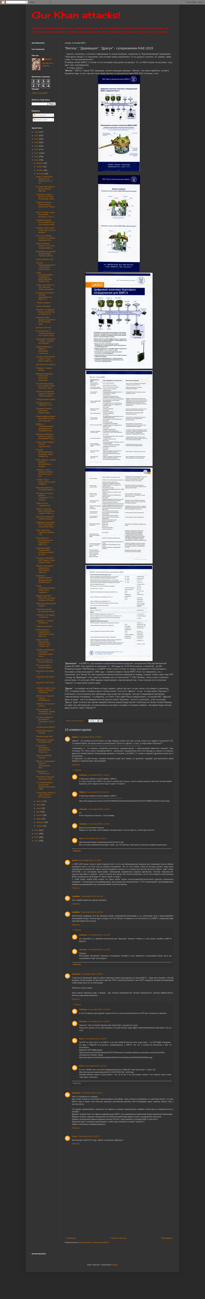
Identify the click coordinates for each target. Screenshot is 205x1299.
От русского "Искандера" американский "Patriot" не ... (43, 749)
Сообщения (40, 115)
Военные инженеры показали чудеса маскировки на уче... (45, 436)
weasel (75, 860)
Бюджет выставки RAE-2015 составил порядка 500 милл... (45, 598)
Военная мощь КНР (44, 736)
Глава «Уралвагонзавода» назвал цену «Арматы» (45, 589)
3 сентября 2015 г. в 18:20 (92, 974)
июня (38, 808)
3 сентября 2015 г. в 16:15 (95, 838)
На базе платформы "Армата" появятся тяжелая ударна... (45, 393)
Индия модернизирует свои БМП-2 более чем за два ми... (46, 418)
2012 (36, 837)
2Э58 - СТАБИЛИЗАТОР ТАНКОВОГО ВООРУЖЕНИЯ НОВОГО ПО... (44, 277)
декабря (40, 163)
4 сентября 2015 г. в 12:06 (95, 1039)
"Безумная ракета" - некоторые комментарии (44, 411)
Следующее (70, 1238)
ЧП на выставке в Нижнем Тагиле (43, 666)
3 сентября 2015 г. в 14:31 (99, 809)
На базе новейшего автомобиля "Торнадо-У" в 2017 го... (45, 720)
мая (38, 812)
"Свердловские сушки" (45, 399)
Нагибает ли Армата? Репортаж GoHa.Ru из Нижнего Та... (45, 312)
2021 (36, 139)
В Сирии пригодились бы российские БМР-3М (45, 189)
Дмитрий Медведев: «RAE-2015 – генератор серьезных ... (44, 377)
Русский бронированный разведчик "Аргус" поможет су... (44, 453)
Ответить (76, 765)
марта (39, 819)
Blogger (114, 1265)
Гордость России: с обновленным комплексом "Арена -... (45, 205)
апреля (39, 815)
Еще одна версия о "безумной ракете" (45, 489)
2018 (36, 149)
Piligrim (75, 737)
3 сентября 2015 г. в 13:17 (99, 775)
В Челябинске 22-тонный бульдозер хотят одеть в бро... (45, 333)
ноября (39, 167)
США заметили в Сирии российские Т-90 (45, 532)
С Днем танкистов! (44, 626)
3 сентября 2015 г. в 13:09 (90, 860)
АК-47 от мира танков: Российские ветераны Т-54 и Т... (45, 214)
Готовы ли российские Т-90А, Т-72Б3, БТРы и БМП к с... (45, 359)
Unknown (83, 775)
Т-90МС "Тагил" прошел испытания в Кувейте (45, 482)
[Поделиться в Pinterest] (101, 720)
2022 (36, 136)
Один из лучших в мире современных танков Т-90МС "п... (45, 511)
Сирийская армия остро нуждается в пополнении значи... (46, 222)
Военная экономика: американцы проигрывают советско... (44, 569)
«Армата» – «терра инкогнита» (44, 622)
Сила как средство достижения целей (45, 610)
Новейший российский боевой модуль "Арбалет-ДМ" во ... (45, 253)
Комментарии (41, 120)
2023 (36, 132)
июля (38, 805)
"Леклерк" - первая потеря (44, 369)
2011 (36, 841)
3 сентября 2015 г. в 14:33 (99, 824)
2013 (36, 834)
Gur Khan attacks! (76, 14)
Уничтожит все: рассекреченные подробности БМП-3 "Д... (44, 541)
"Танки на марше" (43, 303)
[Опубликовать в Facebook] (98, 720)
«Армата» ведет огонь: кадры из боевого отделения (46, 690)
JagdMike (76, 896)
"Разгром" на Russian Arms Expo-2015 (45, 778)
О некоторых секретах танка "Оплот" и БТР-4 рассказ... (45, 795)
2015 (36, 160)
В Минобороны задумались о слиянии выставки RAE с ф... (45, 633)
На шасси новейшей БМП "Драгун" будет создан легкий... (45, 560)
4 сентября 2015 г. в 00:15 (99, 1021)
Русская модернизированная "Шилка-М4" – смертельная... (45, 266)
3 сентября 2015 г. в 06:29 (90, 737)
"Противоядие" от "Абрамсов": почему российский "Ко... (45, 711)
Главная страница (118, 1238)
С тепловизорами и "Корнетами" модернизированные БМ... (45, 786)
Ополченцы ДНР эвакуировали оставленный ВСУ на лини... (45, 551)
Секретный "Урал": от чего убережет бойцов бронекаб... (45, 287)
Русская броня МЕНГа (45, 727)
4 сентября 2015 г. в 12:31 (95, 1066)
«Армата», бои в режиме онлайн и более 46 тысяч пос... (44, 473)
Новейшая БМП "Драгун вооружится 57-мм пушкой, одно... (45, 320)
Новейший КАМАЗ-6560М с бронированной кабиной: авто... (44, 579)
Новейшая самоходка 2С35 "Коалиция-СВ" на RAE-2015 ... (45, 524)
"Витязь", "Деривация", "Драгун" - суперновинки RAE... (45, 764)
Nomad (48, 59)
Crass (74, 1136)
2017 (36, 153)
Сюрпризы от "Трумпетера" (43, 772)
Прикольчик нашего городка (44, 732)
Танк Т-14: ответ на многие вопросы (44, 661)
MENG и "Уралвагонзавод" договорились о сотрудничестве (44, 427)
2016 (36, 157)
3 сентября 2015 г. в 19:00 (99, 1009)
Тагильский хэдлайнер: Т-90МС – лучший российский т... (46, 341)
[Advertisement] (135, 1212)
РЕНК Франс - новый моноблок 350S (45, 741)
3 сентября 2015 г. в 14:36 (99, 950)
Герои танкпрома (43, 306)
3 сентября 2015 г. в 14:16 (97, 792)
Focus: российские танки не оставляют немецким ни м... (45, 238)
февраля (40, 822)
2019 (36, 146)
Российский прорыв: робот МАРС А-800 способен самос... (45, 386)
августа (39, 801)
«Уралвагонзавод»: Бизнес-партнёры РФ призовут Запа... (45, 197)
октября (40, 170)
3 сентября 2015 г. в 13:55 (92, 896)
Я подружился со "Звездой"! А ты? (44, 404)
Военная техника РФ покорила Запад (45, 518)
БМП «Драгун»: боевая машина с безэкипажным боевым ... (46, 463)
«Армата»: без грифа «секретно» (45, 616)
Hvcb (81, 838)
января (39, 826)
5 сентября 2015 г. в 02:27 (89, 1136)
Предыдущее (167, 1238)
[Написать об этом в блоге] (92, 720)
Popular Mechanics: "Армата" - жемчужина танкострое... (44, 350)
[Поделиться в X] (95, 720)
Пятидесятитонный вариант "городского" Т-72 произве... (44, 496)
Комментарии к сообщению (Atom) (94, 1242)
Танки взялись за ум (44, 259)
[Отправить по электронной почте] (89, 720)
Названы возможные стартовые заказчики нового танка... (45, 653)
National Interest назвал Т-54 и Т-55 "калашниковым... (45, 246)
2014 (36, 830)
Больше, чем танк (43, 328)
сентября (40, 174)
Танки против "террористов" (43, 504)
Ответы (78, 770)
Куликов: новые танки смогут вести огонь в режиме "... (46, 230)
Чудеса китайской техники (43, 756)
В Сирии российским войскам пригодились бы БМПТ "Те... (45, 296)
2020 (36, 142)
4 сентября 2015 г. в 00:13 (92, 1093)
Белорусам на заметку (45, 364)
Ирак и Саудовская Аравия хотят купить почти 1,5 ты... (44, 180)
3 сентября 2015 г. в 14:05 (99, 935)
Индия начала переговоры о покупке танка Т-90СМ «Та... (43, 643)
